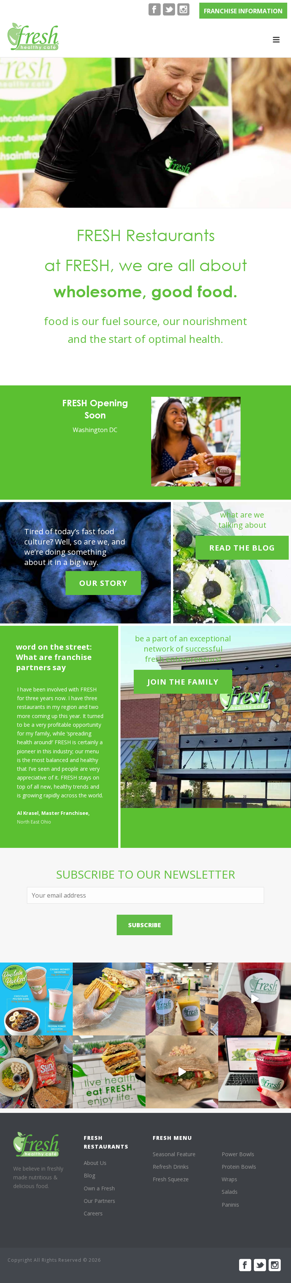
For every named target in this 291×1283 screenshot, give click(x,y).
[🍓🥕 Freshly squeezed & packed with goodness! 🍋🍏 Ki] (254, 999)
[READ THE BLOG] (242, 535)
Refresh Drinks (171, 1166)
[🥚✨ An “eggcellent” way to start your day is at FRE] (109, 1071)
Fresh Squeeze (171, 1179)
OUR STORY (103, 583)
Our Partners (99, 1200)
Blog (89, 1175)
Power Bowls (238, 1154)
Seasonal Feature (174, 1154)
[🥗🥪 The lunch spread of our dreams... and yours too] (36, 1071)
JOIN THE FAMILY (183, 682)
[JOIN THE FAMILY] (183, 669)
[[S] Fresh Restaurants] (36, 1144)
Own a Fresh (99, 1188)
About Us (95, 1162)
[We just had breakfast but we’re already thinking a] (109, 999)
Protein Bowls (239, 1166)
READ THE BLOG (242, 548)
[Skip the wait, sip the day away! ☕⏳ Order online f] (254, 1071)
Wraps (229, 1179)
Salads (230, 1191)
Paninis (230, 1204)
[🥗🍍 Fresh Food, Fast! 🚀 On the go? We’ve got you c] (182, 999)
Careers (93, 1213)
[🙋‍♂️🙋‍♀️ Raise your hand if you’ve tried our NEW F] (182, 1071)
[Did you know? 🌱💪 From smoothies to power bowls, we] (36, 999)
